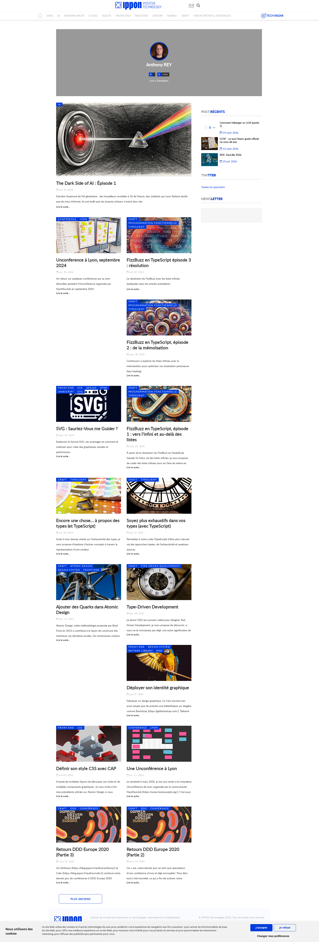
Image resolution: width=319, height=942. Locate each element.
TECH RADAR (274, 15)
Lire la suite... (63, 206)
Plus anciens (81, 899)
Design (91, 387)
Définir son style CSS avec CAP (86, 768)
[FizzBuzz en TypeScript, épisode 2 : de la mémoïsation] (159, 317)
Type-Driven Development (152, 607)
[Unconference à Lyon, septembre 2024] (88, 235)
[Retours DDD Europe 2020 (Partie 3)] (88, 825)
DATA (50, 15)
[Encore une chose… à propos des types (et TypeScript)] (88, 496)
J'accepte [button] (261, 927)
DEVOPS (158, 15)
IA (58, 15)
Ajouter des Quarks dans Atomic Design (87, 609)
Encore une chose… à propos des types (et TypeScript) (87, 523)
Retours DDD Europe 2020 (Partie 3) (82, 852)
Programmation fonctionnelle (152, 223)
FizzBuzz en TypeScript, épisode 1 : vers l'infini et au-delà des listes (157, 433)
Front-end (66, 387)
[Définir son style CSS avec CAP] (88, 744)
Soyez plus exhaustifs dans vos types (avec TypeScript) (156, 523)
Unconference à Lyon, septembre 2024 (88, 262)
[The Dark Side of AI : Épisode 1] (123, 139)
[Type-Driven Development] (159, 582)
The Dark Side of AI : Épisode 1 (86, 183)
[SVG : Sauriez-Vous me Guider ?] (88, 404)
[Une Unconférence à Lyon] (159, 744)
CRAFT (185, 15)
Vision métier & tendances (212, 15)
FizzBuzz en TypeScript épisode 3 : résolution (159, 262)
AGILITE (106, 15)
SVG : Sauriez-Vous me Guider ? (87, 428)
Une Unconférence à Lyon (152, 768)
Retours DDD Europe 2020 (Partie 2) (153, 852)
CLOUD (93, 15)
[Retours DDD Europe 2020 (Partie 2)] (159, 825)
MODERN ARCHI (74, 15)
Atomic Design (81, 566)
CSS (80, 387)
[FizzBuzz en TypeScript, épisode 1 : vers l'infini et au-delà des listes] (159, 404)
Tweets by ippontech (213, 187)
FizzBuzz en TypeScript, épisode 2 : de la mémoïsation (157, 345)
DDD (159, 650)
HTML (104, 387)
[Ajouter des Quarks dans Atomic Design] (88, 582)
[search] (199, 5)
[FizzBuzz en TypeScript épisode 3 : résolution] (159, 235)
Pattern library (140, 650)
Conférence (67, 219)
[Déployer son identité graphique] (159, 663)
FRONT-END (123, 15)
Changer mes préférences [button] (273, 936)
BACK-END (141, 15)
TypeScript (136, 226)
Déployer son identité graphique (158, 687)
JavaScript (66, 391)
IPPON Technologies (213, 917)
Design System (69, 569)
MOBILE (172, 15)
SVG (80, 391)
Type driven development (160, 566)
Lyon (83, 219)
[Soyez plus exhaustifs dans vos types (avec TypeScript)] (159, 496)
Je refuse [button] (284, 927)
